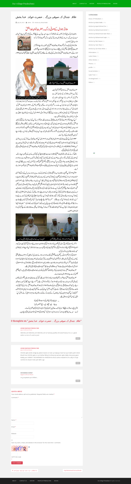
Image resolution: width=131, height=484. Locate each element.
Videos (91, 82)
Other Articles (93, 60)
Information (92, 52)
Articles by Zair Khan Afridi (97, 49)
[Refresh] (29, 447)
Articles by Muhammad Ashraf (98, 30)
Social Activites (93, 71)
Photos (91, 64)
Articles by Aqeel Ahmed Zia (97, 26)
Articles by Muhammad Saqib (98, 37)
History (91, 3)
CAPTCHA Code (16, 457)
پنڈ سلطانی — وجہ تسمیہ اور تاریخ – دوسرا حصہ (25, 470)
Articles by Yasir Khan (95, 45)
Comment (15, 397)
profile (91, 67)
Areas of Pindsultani (95, 19)
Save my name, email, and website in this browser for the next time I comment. (36, 443)
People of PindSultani (103, 3)
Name (13, 420)
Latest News (92, 56)
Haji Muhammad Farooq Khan (72, 470)
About (75, 3)
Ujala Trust (92, 75)
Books (115, 3)
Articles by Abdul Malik (41, 22)
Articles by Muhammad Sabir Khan (99, 34)
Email (13, 427)
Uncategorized (93, 78)
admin (29, 22)
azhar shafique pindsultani (30, 328)
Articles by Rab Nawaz (95, 41)
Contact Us (83, 3)
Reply (78, 338)
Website (13, 433)
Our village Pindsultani (23, 3)
